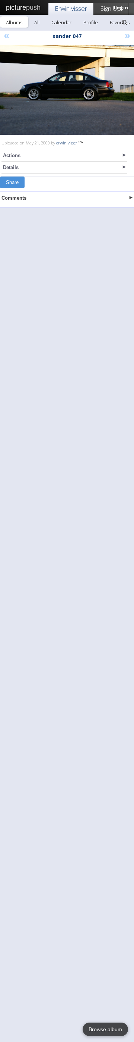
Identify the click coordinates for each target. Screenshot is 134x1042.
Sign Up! (111, 8)
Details (11, 167)
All (36, 22)
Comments (13, 198)
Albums (14, 22)
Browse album (105, 1029)
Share (12, 182)
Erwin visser (71, 8)
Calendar (61, 22)
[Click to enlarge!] (67, 90)
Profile (90, 22)
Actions (11, 155)
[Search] (124, 22)
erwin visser (66, 143)
